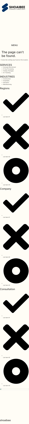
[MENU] (14, 41)
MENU (14, 45)
